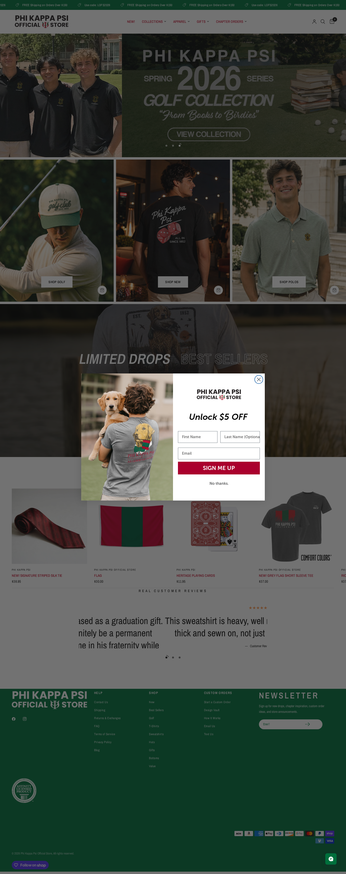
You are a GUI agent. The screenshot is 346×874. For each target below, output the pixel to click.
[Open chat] (331, 859)
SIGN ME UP (219, 468)
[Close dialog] (259, 379)
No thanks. (219, 483)
